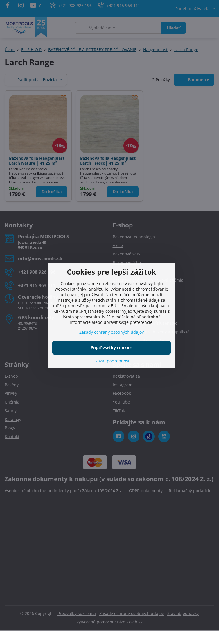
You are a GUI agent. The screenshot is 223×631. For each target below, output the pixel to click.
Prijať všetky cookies (111, 347)
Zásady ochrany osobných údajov (111, 332)
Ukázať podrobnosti (112, 361)
